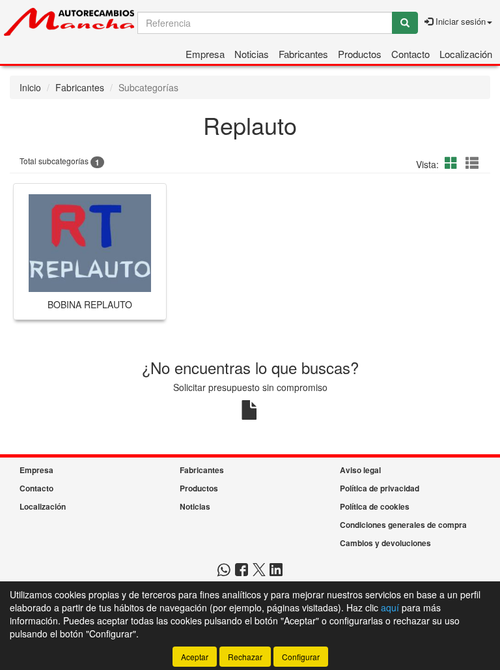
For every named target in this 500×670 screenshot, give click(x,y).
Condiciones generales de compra (403, 525)
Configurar (301, 656)
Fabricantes (303, 54)
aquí (390, 607)
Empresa (205, 54)
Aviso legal (360, 470)
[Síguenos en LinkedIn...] (276, 570)
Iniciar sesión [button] (459, 21)
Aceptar (194, 656)
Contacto (410, 54)
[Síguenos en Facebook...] (241, 570)
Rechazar (245, 656)
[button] (453, 162)
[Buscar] (405, 23)
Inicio (30, 87)
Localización (465, 54)
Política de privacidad (379, 488)
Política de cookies (375, 506)
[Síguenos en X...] (259, 570)
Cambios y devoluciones (385, 543)
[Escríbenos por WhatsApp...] (223, 570)
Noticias (251, 54)
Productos (360, 54)
